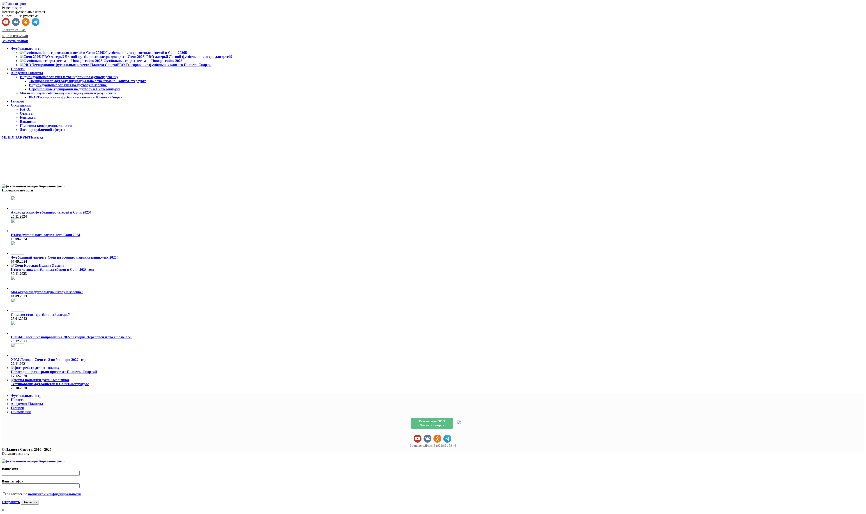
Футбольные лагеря (27, 396)
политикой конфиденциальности (54, 494)
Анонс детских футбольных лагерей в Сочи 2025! (51, 212)
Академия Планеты (27, 404)
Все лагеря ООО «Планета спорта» (432, 423)
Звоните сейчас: (433, 445)
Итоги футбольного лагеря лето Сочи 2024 (45, 235)
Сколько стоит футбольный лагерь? (40, 314)
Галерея (17, 408)
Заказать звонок (15, 41)
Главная (17, 174)
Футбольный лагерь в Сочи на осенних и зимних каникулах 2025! (64, 257)
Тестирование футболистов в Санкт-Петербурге (50, 384)
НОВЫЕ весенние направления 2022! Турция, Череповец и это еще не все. (71, 337)
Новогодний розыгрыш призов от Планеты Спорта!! (54, 372)
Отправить (11, 502)
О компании (21, 412)
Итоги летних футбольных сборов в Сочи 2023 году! (53, 269)
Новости (18, 400)
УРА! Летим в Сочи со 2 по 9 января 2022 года (48, 360)
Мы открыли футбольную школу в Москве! (47, 292)
